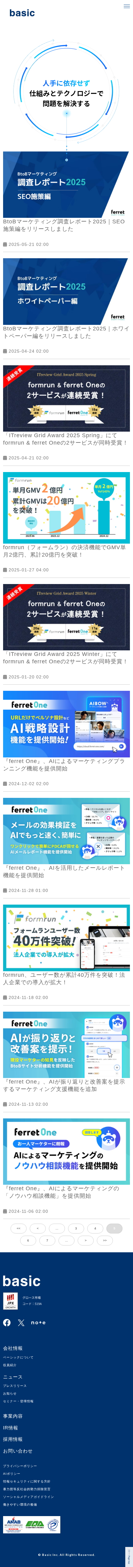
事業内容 (13, 1416)
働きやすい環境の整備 (20, 1504)
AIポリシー (11, 1473)
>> (105, 1240)
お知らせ (10, 1393)
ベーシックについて (18, 1357)
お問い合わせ (18, 1450)
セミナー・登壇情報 (18, 1401)
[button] (127, 6)
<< (18, 1228)
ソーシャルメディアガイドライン (28, 1497)
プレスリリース (15, 1385)
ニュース (13, 1376)
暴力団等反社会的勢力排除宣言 (27, 1489)
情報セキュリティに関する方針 (27, 1481)
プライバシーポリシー (20, 1466)
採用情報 (13, 1439)
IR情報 (10, 1427)
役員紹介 (10, 1365)
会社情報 (13, 1348)
